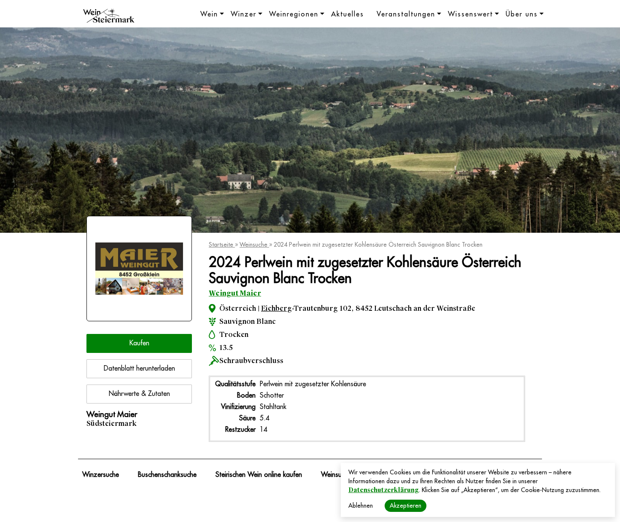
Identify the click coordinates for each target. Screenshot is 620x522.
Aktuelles (347, 14)
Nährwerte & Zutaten (139, 393)
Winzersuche (100, 474)
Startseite (222, 245)
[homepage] (109, 17)
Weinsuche (254, 245)
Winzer (243, 14)
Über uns (522, 14)
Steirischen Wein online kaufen (259, 474)
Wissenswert (470, 14)
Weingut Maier (235, 293)
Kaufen (139, 343)
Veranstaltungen (406, 14)
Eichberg (276, 308)
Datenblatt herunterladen (139, 368)
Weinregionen (293, 14)
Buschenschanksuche (167, 474)
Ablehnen (360, 506)
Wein (209, 14)
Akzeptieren (405, 506)
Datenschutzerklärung (383, 490)
